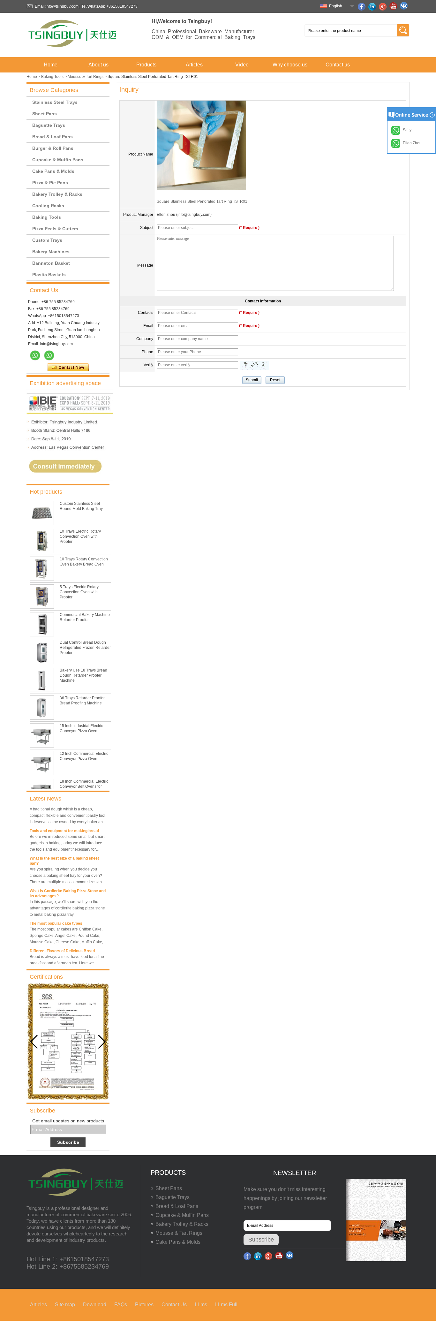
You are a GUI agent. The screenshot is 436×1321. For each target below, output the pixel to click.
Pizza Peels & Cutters (55, 228)
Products (146, 64)
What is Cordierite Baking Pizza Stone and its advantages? (68, 887)
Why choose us (290, 64)
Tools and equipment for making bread (64, 824)
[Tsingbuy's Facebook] (362, 6)
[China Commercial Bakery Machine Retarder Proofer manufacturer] (42, 624)
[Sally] (49, 355)
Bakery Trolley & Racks (57, 194)
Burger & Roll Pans (52, 148)
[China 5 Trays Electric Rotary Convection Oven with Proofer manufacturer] (42, 596)
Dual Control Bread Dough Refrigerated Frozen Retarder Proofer (85, 647)
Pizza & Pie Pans (50, 182)
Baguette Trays (48, 125)
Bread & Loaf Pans (52, 136)
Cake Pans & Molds (53, 171)
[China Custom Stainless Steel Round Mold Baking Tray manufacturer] (42, 513)
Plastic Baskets (49, 274)
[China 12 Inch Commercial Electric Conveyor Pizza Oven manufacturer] (42, 763)
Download (94, 1304)
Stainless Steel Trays (55, 102)
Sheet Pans (44, 113)
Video (242, 64)
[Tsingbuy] (73, 49)
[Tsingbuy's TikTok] (405, 6)
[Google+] (383, 6)
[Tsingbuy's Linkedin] (373, 6)
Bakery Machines (51, 251)
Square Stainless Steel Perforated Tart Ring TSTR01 (202, 201)
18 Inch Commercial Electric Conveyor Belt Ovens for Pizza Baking (84, 786)
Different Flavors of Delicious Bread (62, 944)
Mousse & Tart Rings (85, 76)
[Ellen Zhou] (35, 355)
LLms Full (226, 1304)
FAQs (120, 1304)
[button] (102, 1042)
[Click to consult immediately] (69, 479)
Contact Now (68, 367)
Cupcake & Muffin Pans (57, 159)
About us (98, 64)
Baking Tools (52, 76)
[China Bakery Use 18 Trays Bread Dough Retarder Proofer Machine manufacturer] (42, 680)
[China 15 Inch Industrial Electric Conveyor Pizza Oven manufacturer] (42, 735)
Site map (65, 1304)
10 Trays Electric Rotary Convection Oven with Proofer (80, 536)
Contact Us (174, 1304)
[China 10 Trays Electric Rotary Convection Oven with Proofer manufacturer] (42, 541)
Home (50, 64)
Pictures (144, 1304)
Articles (194, 64)
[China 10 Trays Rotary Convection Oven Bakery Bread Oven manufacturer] (42, 569)
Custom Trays (47, 240)
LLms (201, 1304)
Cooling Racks (48, 205)
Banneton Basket (51, 263)
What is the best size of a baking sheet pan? (64, 854)
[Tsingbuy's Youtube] (394, 6)
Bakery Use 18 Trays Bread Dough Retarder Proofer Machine (83, 675)
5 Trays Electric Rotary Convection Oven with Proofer (79, 592)
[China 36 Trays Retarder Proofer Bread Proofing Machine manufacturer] (42, 707)
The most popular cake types (56, 917)
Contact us (338, 64)
